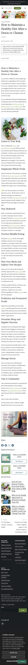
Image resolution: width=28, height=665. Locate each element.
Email (2, 607)
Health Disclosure (5, 580)
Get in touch (4, 572)
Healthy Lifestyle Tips (6, 554)
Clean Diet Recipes (5, 551)
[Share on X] (9, 445)
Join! (22, 610)
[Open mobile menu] (2, 8)
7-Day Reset (18, 557)
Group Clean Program (20, 560)
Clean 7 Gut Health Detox (19, 467)
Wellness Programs (5, 21)
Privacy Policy (16, 648)
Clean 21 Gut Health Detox (19, 456)
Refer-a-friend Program (21, 549)
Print (11, 41)
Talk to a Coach (19, 546)
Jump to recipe (5, 41)
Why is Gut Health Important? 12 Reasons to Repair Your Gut (19, 498)
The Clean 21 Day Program (19, 553)
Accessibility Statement (7, 589)
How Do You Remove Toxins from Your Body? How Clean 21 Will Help (19, 486)
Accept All (13, 653)
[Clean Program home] (8, 8)
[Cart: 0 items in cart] (25, 8)
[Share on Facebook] (2, 445)
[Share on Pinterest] (6, 445)
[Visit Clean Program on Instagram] (2, 623)
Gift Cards (3, 556)
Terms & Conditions (6, 586)
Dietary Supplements (6, 548)
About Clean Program (20, 543)
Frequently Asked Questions (5, 576)
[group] (14, 2)
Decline (13, 657)
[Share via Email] (12, 445)
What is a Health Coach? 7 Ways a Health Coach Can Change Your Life (19, 510)
